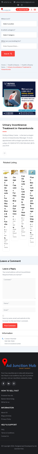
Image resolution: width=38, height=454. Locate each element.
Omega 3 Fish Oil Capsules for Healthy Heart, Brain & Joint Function (6, 202)
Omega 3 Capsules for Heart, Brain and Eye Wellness (14, 197)
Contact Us (5, 436)
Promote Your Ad (7, 395)
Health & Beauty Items (6, 243)
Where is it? (5, 19)
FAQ (2, 429)
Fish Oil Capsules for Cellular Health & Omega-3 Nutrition (23, 195)
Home (3, 65)
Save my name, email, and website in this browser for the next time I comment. (16, 319)
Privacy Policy (6, 419)
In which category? (8, 30)
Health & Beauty (13, 65)
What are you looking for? (11, 41)
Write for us (5, 402)
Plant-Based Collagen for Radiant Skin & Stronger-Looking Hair (32, 199)
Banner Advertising (7, 399)
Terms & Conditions (7, 433)
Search (7, 54)
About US (4, 412)
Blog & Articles (6, 416)
